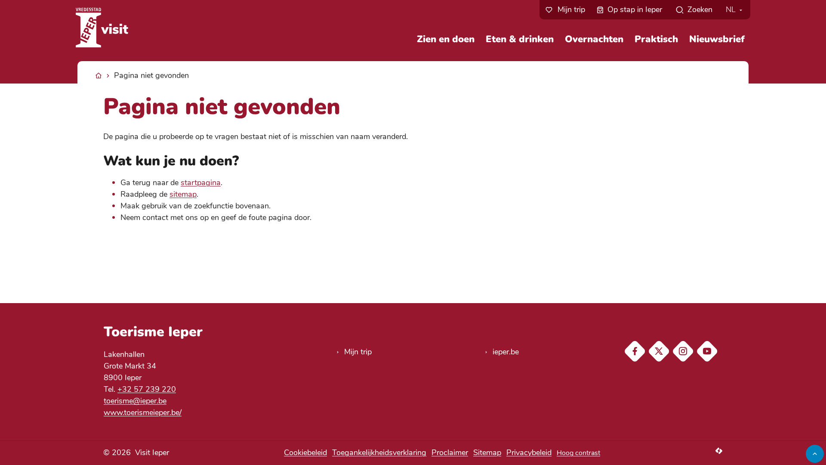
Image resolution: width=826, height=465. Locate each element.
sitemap (183, 194)
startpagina (201, 182)
